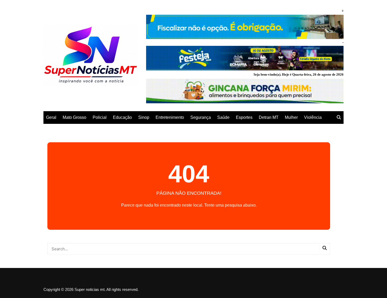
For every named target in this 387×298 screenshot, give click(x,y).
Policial (100, 117)
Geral (51, 117)
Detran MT (269, 117)
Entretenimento (170, 117)
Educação (122, 117)
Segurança (200, 117)
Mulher (291, 117)
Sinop (143, 117)
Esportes (244, 117)
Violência (313, 117)
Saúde (223, 117)
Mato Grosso (74, 117)
